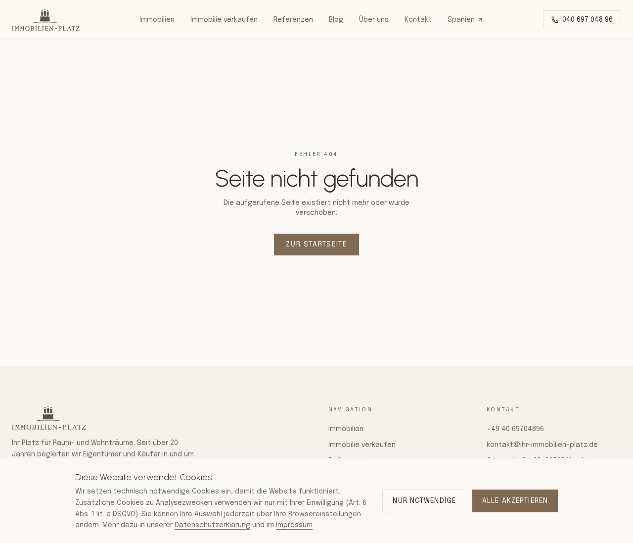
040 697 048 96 (587, 19)
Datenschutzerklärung (212, 525)
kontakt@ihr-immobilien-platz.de (542, 445)
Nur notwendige (424, 500)
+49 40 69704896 (515, 429)
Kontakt (418, 19)
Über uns (374, 19)
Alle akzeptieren (515, 500)
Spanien (461, 19)
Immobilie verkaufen (224, 19)
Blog (336, 19)
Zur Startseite (316, 244)
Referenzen (293, 19)
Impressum (294, 525)
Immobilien (157, 19)
